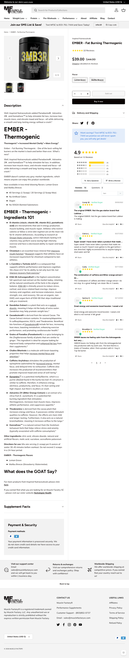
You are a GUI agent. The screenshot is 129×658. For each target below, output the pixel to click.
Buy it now (98, 101)
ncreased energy (44, 363)
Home (7, 18)
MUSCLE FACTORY (16, 649)
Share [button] (79, 224)
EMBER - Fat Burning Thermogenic (23, 32)
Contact (111, 18)
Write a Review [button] (114, 181)
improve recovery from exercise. (24, 273)
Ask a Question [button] (93, 181)
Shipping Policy (116, 618)
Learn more (28, 2)
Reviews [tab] (78, 187)
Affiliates (113, 602)
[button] (123, 10)
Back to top (64, 584)
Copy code (112, 25)
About (84, 18)
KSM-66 (22, 286)
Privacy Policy (115, 608)
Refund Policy (115, 623)
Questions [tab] (96, 187)
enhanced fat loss (48, 343)
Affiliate (93, 18)
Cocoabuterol (32, 324)
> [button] (105, 362)
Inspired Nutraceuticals (81, 38)
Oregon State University (21, 237)
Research (29, 254)
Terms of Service (117, 613)
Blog (102, 18)
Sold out (108, 93)
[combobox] (68, 10)
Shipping (75, 64)
